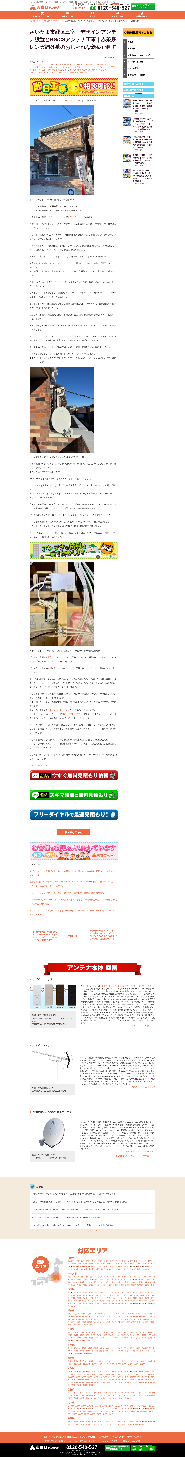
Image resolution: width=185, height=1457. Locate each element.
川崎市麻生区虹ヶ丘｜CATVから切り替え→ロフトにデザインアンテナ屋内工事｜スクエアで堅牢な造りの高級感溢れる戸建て (102, 936)
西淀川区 (86, 1374)
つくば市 (136, 1335)
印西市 (101, 1319)
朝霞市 (79, 1298)
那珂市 (91, 1338)
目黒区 (124, 1261)
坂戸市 (147, 1298)
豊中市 (148, 1382)
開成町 (121, 1285)
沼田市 (114, 1351)
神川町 (124, 1303)
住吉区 (114, 1371)
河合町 (120, 1422)
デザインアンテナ (88, 67)
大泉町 (89, 1348)
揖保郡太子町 (81, 1411)
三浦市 (101, 1282)
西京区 (127, 1393)
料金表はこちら (73, 832)
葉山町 (73, 1285)
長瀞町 (97, 1303)
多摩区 (107, 1279)
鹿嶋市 (132, 1332)
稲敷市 (94, 1332)
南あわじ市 (117, 1408)
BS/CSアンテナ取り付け (65, 65)
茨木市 (135, 1382)
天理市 (118, 1424)
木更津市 (131, 1314)
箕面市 (121, 1382)
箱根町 (127, 1285)
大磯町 (85, 1285)
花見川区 (77, 1314)
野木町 (106, 1364)
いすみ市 (146, 1319)
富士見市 (128, 1298)
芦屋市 (74, 1414)
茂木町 (136, 1364)
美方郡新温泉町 (142, 1411)
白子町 (145, 1322)
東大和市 (146, 1266)
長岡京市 (128, 1398)
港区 (82, 1261)
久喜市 (109, 1298)
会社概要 (136, 1441)
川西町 (142, 1424)
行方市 (97, 1338)
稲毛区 (83, 1314)
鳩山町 (70, 1303)
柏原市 (89, 1377)
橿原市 (114, 1422)
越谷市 (142, 1295)
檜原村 (139, 1269)
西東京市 (119, 1269)
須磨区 (89, 1408)
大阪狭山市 (150, 1374)
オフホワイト (105, 986)
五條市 (94, 1424)
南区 (91, 1277)
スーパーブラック (133, 986)
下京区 (76, 1393)
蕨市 (147, 1295)
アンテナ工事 (35, 67)
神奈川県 (72, 1273)
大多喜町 (77, 1325)
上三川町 (98, 1361)
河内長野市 (139, 1380)
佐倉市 (74, 1316)
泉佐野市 (148, 1380)
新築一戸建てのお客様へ (56, 1441)
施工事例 (131, 49)
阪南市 (79, 1385)
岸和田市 (140, 1377)
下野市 (136, 1361)
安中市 (70, 1348)
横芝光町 (121, 1322)
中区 (87, 1277)
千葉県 (71, 1310)
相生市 (127, 1411)
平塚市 (149, 1279)
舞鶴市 (121, 1398)
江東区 (112, 1261)
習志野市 (92, 1316)
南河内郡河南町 (109, 1380)
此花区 (114, 1374)
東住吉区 (121, 1371)
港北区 (118, 1277)
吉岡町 (89, 1353)
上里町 (130, 1303)
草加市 (136, 1295)
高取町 (70, 1424)
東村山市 (113, 1266)
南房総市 (121, 1319)
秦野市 (107, 1282)
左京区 (110, 1393)
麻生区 (120, 1279)
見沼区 (85, 1292)
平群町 (76, 1422)
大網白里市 (97, 1322)
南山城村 (122, 1395)
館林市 (82, 1351)
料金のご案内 (67, 15)
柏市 (97, 1316)
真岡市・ (119, 1364)
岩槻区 (117, 1292)
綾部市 (115, 1398)
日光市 (100, 1364)
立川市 (130, 1264)
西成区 (79, 1374)
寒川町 (79, 1285)
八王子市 (124, 1264)
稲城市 (97, 1269)
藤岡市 (142, 1351)
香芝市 (151, 1422)
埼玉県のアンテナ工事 (78, 70)
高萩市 (123, 1335)
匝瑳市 (127, 1319)
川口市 (135, 1292)
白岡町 (148, 1303)
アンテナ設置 (59, 67)
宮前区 (114, 1279)
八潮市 (121, 1298)
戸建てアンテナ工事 (37, 73)
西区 (82, 1277)
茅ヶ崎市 (89, 1282)
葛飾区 (109, 1264)
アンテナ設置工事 (73, 67)
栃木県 (71, 1358)
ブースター (35, 657)
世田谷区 (137, 1261)
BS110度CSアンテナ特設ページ (140, 1151)
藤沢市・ (75, 1282)
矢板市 (142, 1364)
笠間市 (120, 1332)
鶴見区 (70, 1277)
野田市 (144, 1314)
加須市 (79, 1295)
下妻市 (104, 1335)
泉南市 (77, 1382)
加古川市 (96, 1408)
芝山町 (114, 1322)
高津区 (101, 1279)
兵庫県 (71, 1402)
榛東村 (70, 1351)
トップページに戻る (39, 765)
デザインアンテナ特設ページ (142, 1026)
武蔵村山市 (83, 1269)
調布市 (80, 1266)
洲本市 (107, 1411)
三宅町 (76, 1424)
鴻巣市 (118, 1295)
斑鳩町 (94, 1422)
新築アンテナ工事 (59, 73)
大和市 (120, 1282)
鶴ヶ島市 (74, 1301)
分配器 (49, 657)
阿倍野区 (107, 1374)
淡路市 (114, 1411)
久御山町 (89, 1395)
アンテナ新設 (47, 67)
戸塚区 (124, 1277)
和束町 (135, 1395)
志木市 (85, 1298)
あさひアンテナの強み (42, 15)
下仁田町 (145, 1348)
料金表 (130, 42)
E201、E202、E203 (71, 714)
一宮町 (127, 1322)
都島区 (92, 1374)
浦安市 (74, 1319)
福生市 (133, 1266)
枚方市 (83, 1377)
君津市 (150, 1316)
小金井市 (93, 1266)
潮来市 (88, 1332)
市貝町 (76, 1361)
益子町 (124, 1364)
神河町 (133, 1411)
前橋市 (148, 1351)
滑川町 (127, 1301)
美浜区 (100, 1314)
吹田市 (118, 1380)
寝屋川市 (133, 1377)
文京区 (94, 1261)
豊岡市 (86, 1414)
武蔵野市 (137, 1264)
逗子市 (95, 1282)
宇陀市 (124, 1424)
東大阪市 (71, 1377)
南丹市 (115, 1395)
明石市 (95, 1411)
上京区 (70, 1393)
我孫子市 (130, 1316)
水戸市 (150, 1338)
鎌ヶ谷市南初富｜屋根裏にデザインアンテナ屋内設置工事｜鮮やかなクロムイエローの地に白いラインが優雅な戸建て (45, 936)
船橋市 (118, 1314)
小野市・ (149, 1408)
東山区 (117, 1393)
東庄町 (89, 1322)
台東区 (100, 1261)
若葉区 (89, 1314)
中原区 (95, 1279)
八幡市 (109, 1395)
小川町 (139, 1301)
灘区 (78, 1408)
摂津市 (147, 1377)
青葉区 (73, 1279)
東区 (132, 1374)
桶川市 (103, 1298)
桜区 (96, 1292)
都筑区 (79, 1279)
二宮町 (91, 1285)
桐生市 (126, 1348)
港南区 (130, 1277)
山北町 (115, 1285)
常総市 (110, 1335)
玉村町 (88, 1351)
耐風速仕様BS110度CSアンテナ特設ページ (135, 1156)
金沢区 (112, 1277)
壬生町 (130, 1364)
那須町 (94, 1364)
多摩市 (91, 1269)
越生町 (121, 1301)
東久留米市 (74, 1269)
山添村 (136, 1424)
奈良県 (71, 1418)
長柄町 (151, 1322)
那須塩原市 (86, 1364)
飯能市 (73, 1295)
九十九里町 (106, 1322)
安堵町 (130, 1424)
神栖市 (150, 1332)
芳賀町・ (113, 1364)
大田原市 (90, 1361)
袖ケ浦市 (89, 1319)
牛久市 (100, 1332)
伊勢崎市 (77, 1348)
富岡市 (107, 1351)
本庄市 (85, 1295)
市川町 (73, 1411)
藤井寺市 (142, 1382)
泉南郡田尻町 (105, 1382)
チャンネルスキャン (59, 710)
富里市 (114, 1319)
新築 (48, 73)
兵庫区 (138, 1406)
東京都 (71, 1258)
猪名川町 (121, 1411)
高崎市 (76, 1351)
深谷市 (124, 1295)
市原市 (109, 1316)
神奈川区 (77, 1277)
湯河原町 (140, 1285)
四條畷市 (131, 1380)
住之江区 (107, 1371)
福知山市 (96, 1398)
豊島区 (74, 1264)
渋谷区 (144, 1261)
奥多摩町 (146, 1269)
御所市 (88, 1422)
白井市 (107, 1319)
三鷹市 (144, 1264)
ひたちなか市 (135, 1338)
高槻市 (85, 1385)
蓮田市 (141, 1298)
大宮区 (79, 1292)
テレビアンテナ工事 (37, 70)
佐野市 (124, 1361)
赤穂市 (98, 1414)
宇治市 (133, 1393)
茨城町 (82, 1332)
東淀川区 (134, 1371)
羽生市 (112, 1295)
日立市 (109, 1338)
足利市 (70, 1361)
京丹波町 (81, 1395)
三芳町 (107, 1301)
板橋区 (91, 1264)
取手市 (85, 1338)
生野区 (73, 1374)
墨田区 (106, 1261)
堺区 (128, 1374)
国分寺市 (121, 1266)
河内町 (126, 1332)
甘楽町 (120, 1348)
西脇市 (92, 1414)
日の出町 (133, 1269)
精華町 (109, 1398)
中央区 (77, 1261)
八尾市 (73, 1380)
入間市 (73, 1298)
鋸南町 (89, 1325)
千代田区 (71, 1261)
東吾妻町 (136, 1351)
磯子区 (106, 1277)
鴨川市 (136, 1316)
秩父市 (147, 1292)
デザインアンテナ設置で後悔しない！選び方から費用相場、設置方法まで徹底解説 (67, 893)
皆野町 (91, 1303)
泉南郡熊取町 (94, 1382)
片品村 (107, 1348)
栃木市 (150, 1361)
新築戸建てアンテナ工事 (77, 73)
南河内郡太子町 (97, 1380)
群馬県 (71, 1345)
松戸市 (138, 1314)
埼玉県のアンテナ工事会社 (99, 70)
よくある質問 (117, 15)
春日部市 (99, 1295)
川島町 (145, 1301)
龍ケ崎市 (87, 1340)
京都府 (71, 1389)
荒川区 (85, 1264)
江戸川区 (116, 1264)
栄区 (150, 1277)
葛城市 (145, 1422)
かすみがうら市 (141, 1332)
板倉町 (83, 1348)
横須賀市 (142, 1279)
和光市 (91, 1298)
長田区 (83, 1408)
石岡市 (76, 1332)
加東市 (103, 1408)
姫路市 (130, 1408)
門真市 (73, 1385)
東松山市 (92, 1295)
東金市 (80, 1316)
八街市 (95, 1319)
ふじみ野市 (94, 1301)
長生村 (139, 1322)
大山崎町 (148, 1395)
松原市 (77, 1377)
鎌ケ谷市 (143, 1316)
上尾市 (130, 1295)
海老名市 (134, 1282)
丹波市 (110, 1406)
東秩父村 (111, 1303)
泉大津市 (115, 1382)
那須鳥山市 (77, 1364)
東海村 (73, 1338)
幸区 (90, 1279)
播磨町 (89, 1411)
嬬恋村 (101, 1351)
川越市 (123, 1292)
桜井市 (107, 1422)
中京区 (82, 1393)
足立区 (103, 1264)
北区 (79, 1264)
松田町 (109, 1285)
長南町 (70, 1325)
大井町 (103, 1285)
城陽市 (141, 1395)
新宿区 (88, 1261)
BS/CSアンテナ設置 (85, 65)
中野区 (150, 1261)
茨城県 (71, 1329)
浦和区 (101, 1292)
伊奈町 (101, 1301)
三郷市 (135, 1298)
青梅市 (150, 1264)
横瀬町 (85, 1303)
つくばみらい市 (145, 1335)
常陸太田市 (117, 1338)
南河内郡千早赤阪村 (83, 1380)
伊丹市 (126, 1406)
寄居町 (136, 1303)
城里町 (98, 1335)
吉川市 (86, 1301)
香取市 (133, 1319)
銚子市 (106, 1314)
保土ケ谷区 (98, 1277)
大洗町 (106, 1332)
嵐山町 (133, 1301)
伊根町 (103, 1395)
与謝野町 (140, 1393)
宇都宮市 (83, 1361)
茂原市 (150, 1314)
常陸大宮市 (126, 1338)
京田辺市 (96, 1395)
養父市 (104, 1414)
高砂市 (110, 1414)
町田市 (86, 1266)
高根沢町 (143, 1361)
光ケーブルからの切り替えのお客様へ (112, 1441)
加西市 (109, 1408)
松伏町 (73, 1306)
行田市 (141, 1292)
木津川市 (89, 1398)
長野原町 (128, 1351)
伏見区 (94, 1393)
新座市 (97, 1298)
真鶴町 (133, 1285)
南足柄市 (148, 1282)
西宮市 (80, 1414)
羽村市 (103, 1269)
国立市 (127, 1266)
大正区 (141, 1371)
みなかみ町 (76, 1353)
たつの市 (71, 1406)
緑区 (140, 1277)
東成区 (127, 1371)
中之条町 (121, 1351)
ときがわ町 (77, 1303)
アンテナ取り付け (101, 65)
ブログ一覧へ (73, 936)
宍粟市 (136, 1408)
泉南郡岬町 (85, 1382)
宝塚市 (142, 1408)
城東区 (94, 1371)
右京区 (88, 1393)
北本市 (115, 1298)
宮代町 (142, 1303)
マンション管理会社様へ (81, 1441)
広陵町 (82, 1422)
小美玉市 (113, 1332)
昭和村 (151, 1348)
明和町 (83, 1353)
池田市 (95, 1377)
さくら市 (118, 1361)
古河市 (76, 1335)
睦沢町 (133, 1322)
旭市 (85, 1316)
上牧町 (88, 1424)
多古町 (83, 1322)
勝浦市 (103, 1316)
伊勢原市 (127, 1282)
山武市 (139, 1319)
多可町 (124, 1408)
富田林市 (125, 1377)
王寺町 (126, 1422)
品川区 (118, 1261)
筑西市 (129, 1335)
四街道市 (81, 1319)
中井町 (97, 1285)
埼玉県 (71, 1289)
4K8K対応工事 (35, 65)
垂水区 (73, 1408)
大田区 (130, 1261)
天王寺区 (99, 1374)
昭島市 (74, 1266)
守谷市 (74, 1340)
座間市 (141, 1282)
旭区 (135, 1277)
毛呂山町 (115, 1301)
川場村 (114, 1348)
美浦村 (144, 1338)
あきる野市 (111, 1269)
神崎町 (77, 1322)
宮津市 (76, 1398)
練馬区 (97, 1264)
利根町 (79, 1338)
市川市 (112, 1314)
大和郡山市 (101, 1424)
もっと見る (92, 1230)
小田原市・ (82, 1282)
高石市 (91, 1385)
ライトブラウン (118, 986)
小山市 (104, 1361)
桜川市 (92, 1335)
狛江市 (139, 1266)
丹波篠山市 (118, 1406)
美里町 (118, 1303)
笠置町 (103, 1398)
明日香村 (101, 1422)
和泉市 (124, 1380)
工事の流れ (92, 15)
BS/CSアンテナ (48, 65)
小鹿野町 (104, 1303)
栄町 (72, 1322)
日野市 (106, 1266)
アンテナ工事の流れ (136, 62)
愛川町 (147, 1285)
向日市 (129, 1395)
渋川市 (138, 1348)
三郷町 (82, 1424)
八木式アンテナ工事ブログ (143, 1087)
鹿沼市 (110, 1361)
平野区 (147, 1371)
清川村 (153, 1285)
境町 (87, 1335)
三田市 (83, 1406)
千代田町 (95, 1351)
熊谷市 (129, 1292)
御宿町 (83, 1325)
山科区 (104, 1393)
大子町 (117, 1335)
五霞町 (82, 1335)
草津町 (132, 1348)
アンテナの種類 (89, 1437)
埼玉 (66, 70)
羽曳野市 (128, 1382)
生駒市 (132, 1422)
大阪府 (71, 1368)
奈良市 (70, 1422)
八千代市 (122, 1316)
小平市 (100, 1266)
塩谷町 (130, 1361)
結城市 (80, 1340)
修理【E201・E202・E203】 (139, 55)
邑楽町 (95, 1348)
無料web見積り (142, 15)
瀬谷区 (145, 1277)
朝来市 (101, 1411)
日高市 (80, 1301)
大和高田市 (111, 1424)
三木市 (77, 1406)
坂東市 (103, 1338)
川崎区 (85, 1279)
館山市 (124, 1314)
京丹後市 (74, 1395)
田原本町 (139, 1422)
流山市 (115, 1316)
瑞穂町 (126, 1269)
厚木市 (114, 1282)
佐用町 (132, 1406)
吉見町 (151, 1301)
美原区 (138, 1374)
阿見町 (70, 1332)
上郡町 (104, 1406)
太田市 (101, 1348)
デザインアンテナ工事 (106, 67)
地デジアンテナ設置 (55, 70)
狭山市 (106, 1295)
